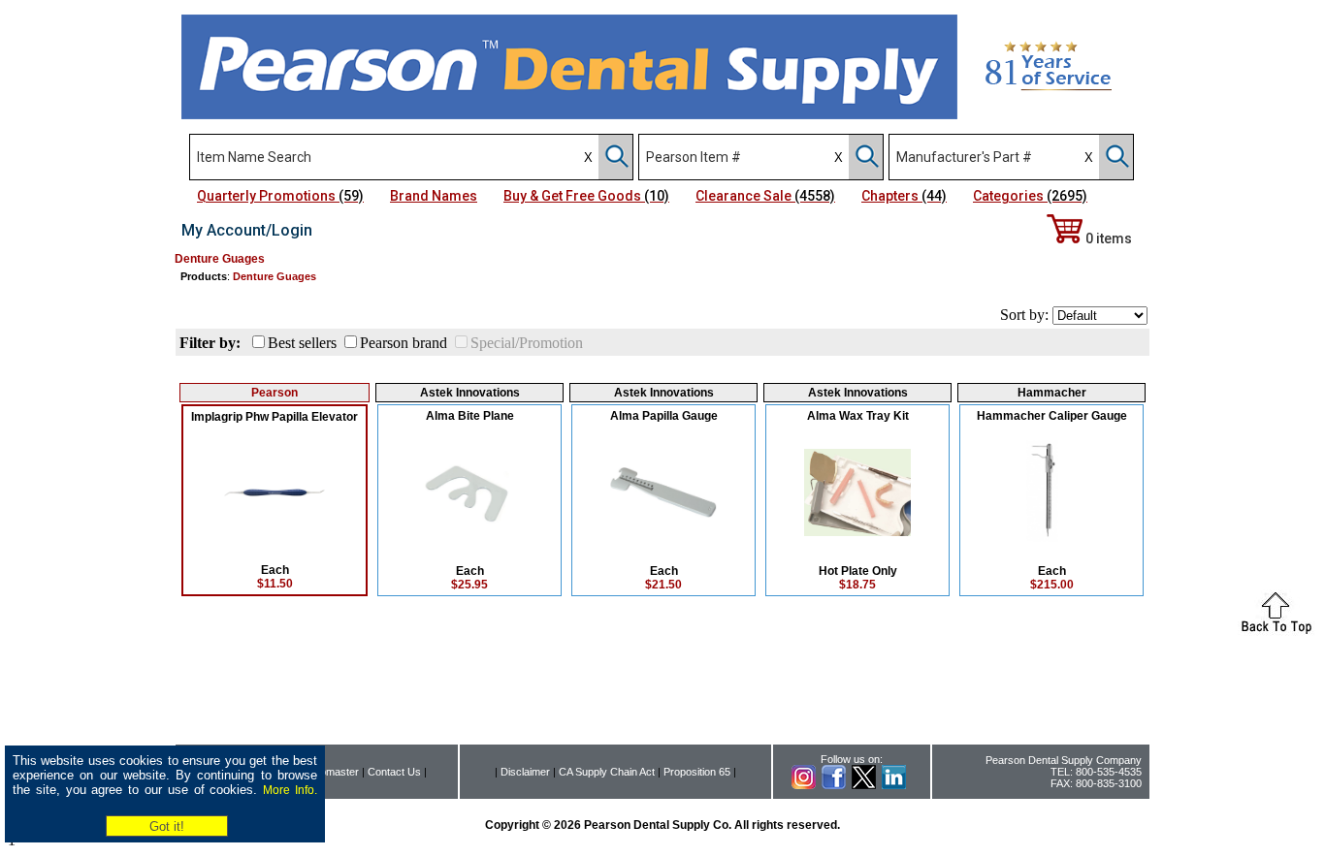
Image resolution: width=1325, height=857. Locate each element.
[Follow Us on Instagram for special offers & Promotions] (804, 785)
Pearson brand (403, 342)
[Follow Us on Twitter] (864, 785)
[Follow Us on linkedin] (894, 785)
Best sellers (302, 342)
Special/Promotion (526, 342)
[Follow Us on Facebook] (834, 785)
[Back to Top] (1276, 630)
